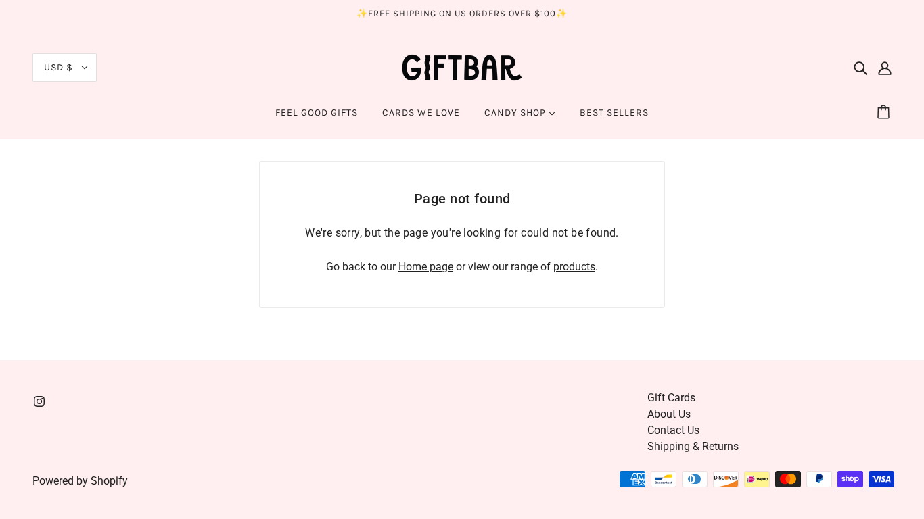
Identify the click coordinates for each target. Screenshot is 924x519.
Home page (425, 266)
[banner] (462, 66)
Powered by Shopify (80, 480)
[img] (860, 67)
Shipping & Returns (693, 446)
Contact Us (673, 430)
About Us (669, 413)
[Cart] (885, 113)
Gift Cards (671, 397)
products (574, 266)
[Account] (885, 67)
